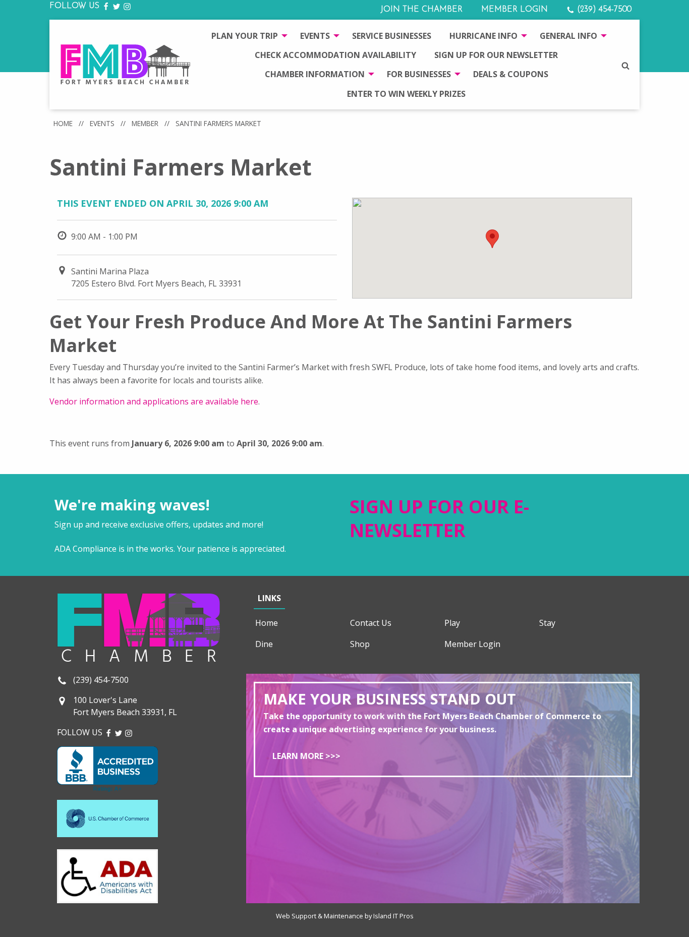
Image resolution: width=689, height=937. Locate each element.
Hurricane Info (483, 35)
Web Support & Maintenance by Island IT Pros (345, 915)
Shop (360, 644)
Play (452, 622)
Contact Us (370, 622)
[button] (492, 238)
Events (315, 35)
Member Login (514, 10)
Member (145, 123)
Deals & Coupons (510, 74)
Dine (264, 644)
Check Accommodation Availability (335, 55)
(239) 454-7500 (603, 10)
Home (63, 123)
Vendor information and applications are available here (153, 401)
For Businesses (419, 74)
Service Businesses (391, 35)
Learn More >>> (306, 756)
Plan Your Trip (244, 35)
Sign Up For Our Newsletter (496, 55)
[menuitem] (246, 35)
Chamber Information (315, 74)
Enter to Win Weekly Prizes (406, 93)
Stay (547, 622)
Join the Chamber (421, 10)
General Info (568, 35)
